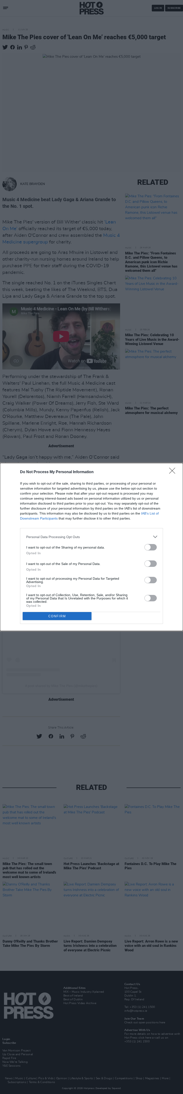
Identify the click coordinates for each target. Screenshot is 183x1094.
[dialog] (91, 547)
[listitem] (91, 536)
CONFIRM (57, 616)
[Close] (173, 472)
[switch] (150, 547)
